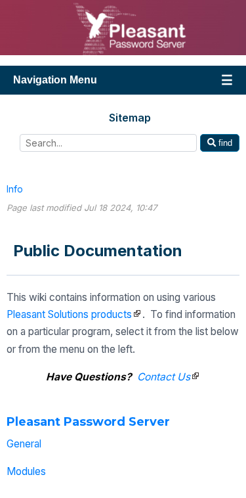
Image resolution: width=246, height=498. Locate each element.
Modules (26, 471)
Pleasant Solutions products (69, 314)
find (224, 143)
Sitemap (130, 117)
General (24, 444)
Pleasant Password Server (88, 422)
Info (15, 188)
